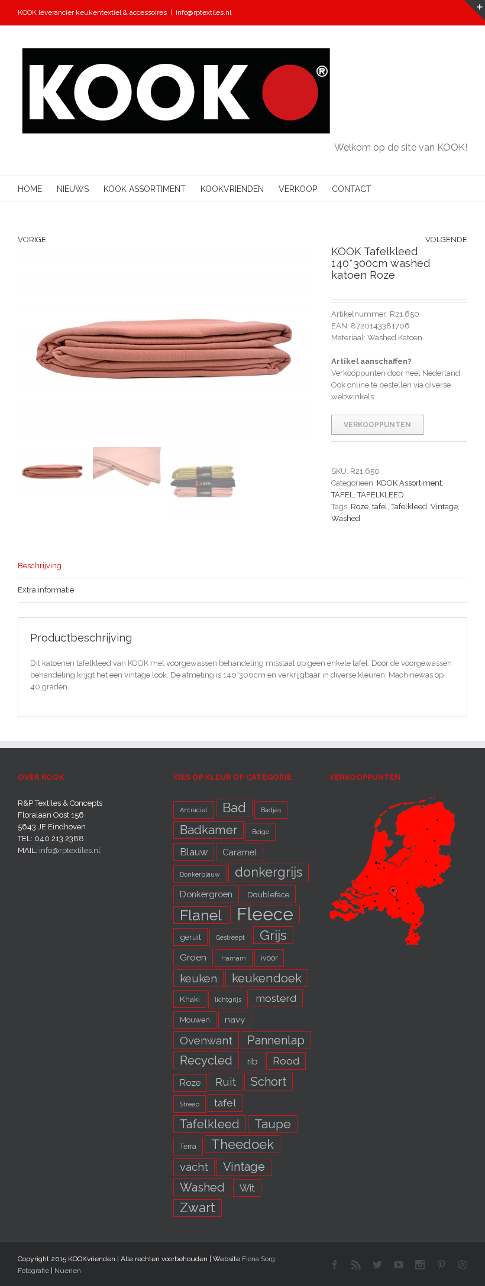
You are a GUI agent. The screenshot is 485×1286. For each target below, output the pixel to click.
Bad (234, 807)
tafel (379, 506)
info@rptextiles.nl (203, 12)
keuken (198, 978)
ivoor (269, 957)
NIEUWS (73, 189)
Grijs (273, 935)
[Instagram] (420, 1264)
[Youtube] (398, 1264)
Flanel (201, 915)
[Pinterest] (441, 1264)
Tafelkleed (409, 506)
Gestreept (230, 937)
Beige (260, 831)
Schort (268, 1082)
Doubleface (268, 894)
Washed (345, 518)
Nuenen (67, 1271)
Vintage (444, 506)
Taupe (272, 1124)
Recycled (206, 1060)
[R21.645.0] (165, 344)
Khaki (190, 999)
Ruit (225, 1081)
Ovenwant (206, 1040)
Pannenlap (276, 1040)
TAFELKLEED (380, 494)
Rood (286, 1061)
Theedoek (242, 1144)
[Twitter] (377, 1264)
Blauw (194, 852)
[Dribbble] (462, 1264)
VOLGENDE (446, 239)
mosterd (276, 998)
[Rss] (356, 1264)
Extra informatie (46, 589)
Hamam (233, 958)
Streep (189, 1104)
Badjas (271, 809)
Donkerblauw (200, 874)
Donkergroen (206, 894)
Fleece (265, 914)
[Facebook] (335, 1264)
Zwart (197, 1207)
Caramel (239, 852)
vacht (194, 1167)
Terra (188, 1146)
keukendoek (267, 978)
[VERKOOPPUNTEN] (392, 803)
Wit (247, 1188)
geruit (190, 937)
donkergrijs (268, 872)
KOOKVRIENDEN (232, 189)
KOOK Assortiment (409, 482)
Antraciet (194, 809)
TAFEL (342, 494)
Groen (193, 957)
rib (252, 1061)
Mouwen (195, 1019)
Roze (359, 506)
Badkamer (208, 830)
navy (235, 1019)
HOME (30, 189)
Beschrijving (40, 565)
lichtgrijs (228, 999)
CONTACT (351, 189)
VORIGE (32, 239)
